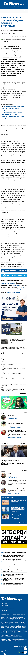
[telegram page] (23, 647)
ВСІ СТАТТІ (24, 412)
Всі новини (23, 393)
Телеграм (20, 289)
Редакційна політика (8, 608)
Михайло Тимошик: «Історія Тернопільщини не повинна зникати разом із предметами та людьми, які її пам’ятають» (13, 462)
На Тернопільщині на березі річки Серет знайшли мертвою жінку (13, 565)
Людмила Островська (14, 437)
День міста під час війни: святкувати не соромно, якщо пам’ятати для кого (13, 584)
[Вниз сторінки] (25, 652)
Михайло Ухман (13, 477)
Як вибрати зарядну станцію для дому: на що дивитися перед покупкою (13, 108)
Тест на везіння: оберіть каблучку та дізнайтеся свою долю (13, 385)
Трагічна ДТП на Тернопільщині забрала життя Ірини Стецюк (13, 575)
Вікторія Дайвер (12, 418)
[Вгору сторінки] (25, 648)
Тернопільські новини (16, 30)
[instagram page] (25, 647)
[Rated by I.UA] (23, 652)
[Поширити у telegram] (25, 37)
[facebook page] (17, 647)
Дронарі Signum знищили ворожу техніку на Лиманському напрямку (12, 390)
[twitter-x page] (19, 647)
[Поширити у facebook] (17, 37)
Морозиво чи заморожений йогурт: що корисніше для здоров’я (11, 364)
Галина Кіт (11, 486)
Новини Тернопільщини (14, 292)
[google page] (15, 647)
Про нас (4, 603)
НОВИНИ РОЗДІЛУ (22, 522)
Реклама (4, 610)
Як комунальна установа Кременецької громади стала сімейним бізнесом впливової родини (14, 560)
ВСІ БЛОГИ (24, 470)
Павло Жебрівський (13, 493)
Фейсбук (21, 287)
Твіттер (16, 285)
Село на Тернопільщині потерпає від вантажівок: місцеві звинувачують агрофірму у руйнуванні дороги (14, 570)
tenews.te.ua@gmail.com (8, 283)
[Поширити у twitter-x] (20, 37)
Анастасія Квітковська (14, 427)
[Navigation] (25, 10)
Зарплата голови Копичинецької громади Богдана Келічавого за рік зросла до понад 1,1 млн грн (14, 579)
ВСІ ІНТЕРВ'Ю (23, 443)
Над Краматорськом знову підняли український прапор (13, 354)
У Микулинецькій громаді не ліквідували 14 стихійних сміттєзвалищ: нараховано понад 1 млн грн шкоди (14, 348)
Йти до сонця (4, 359)
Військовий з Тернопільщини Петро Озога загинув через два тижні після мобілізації (13, 556)
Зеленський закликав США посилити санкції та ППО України (13, 379)
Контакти (5, 605)
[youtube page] (21, 647)
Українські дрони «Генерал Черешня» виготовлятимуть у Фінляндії (11, 374)
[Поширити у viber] (23, 37)
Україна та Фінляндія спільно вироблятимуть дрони (13, 369)
